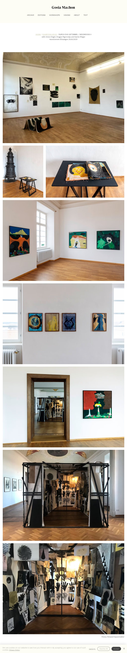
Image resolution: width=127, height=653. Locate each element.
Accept (116, 649)
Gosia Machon (63, 7)
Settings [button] (92, 649)
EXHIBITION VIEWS (49, 34)
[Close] (124, 649)
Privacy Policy (14, 650)
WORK (38, 34)
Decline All (103, 649)
